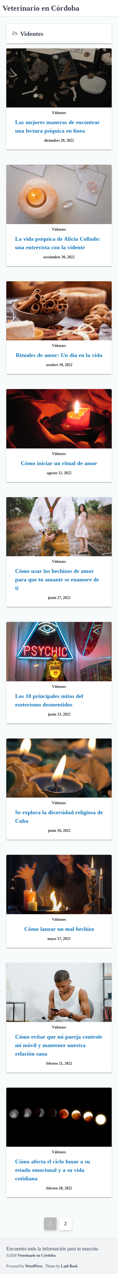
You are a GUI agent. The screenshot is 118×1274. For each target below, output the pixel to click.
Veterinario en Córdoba (41, 8)
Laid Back (69, 1266)
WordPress (34, 1266)
